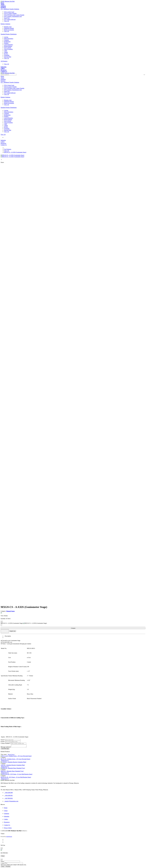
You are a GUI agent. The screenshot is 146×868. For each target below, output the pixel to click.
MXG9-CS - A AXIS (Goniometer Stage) (15, 152)
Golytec (6, 37)
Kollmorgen (7, 41)
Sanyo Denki (7, 47)
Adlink (6, 52)
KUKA (6, 53)
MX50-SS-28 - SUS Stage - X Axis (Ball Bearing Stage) (16, 777)
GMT (5, 50)
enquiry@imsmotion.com (11, 801)
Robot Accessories (9, 29)
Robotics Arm (7, 26)
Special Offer (7, 56)
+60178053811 (8, 798)
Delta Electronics (8, 38)
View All (6, 21)
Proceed (8, 866)
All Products (4, 61)
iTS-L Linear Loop (9, 12)
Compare (73, 628)
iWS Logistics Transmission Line (13, 16)
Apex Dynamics (8, 49)
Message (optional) (6, 747)
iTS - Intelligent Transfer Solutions (10, 9)
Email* (2, 741)
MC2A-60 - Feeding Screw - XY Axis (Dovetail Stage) (15, 759)
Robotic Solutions (5, 24)
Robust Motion (8, 46)
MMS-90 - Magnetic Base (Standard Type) (12, 771)
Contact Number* (5, 743)
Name (2, 861)
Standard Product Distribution (9, 34)
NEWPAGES (9, 836)
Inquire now (12, 631)
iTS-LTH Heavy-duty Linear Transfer (14, 15)
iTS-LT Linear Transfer (10, 13)
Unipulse (6, 40)
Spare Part (7, 18)
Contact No (4, 863)
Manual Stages (11, 754)
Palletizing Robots (9, 28)
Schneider (6, 55)
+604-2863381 (8, 795)
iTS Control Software (10, 19)
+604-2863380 (8, 792)
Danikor (6, 43)
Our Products (7, 149)
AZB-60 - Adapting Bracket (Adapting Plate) (13, 765)
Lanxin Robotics (8, 44)
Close (2, 856)
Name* (3, 740)
